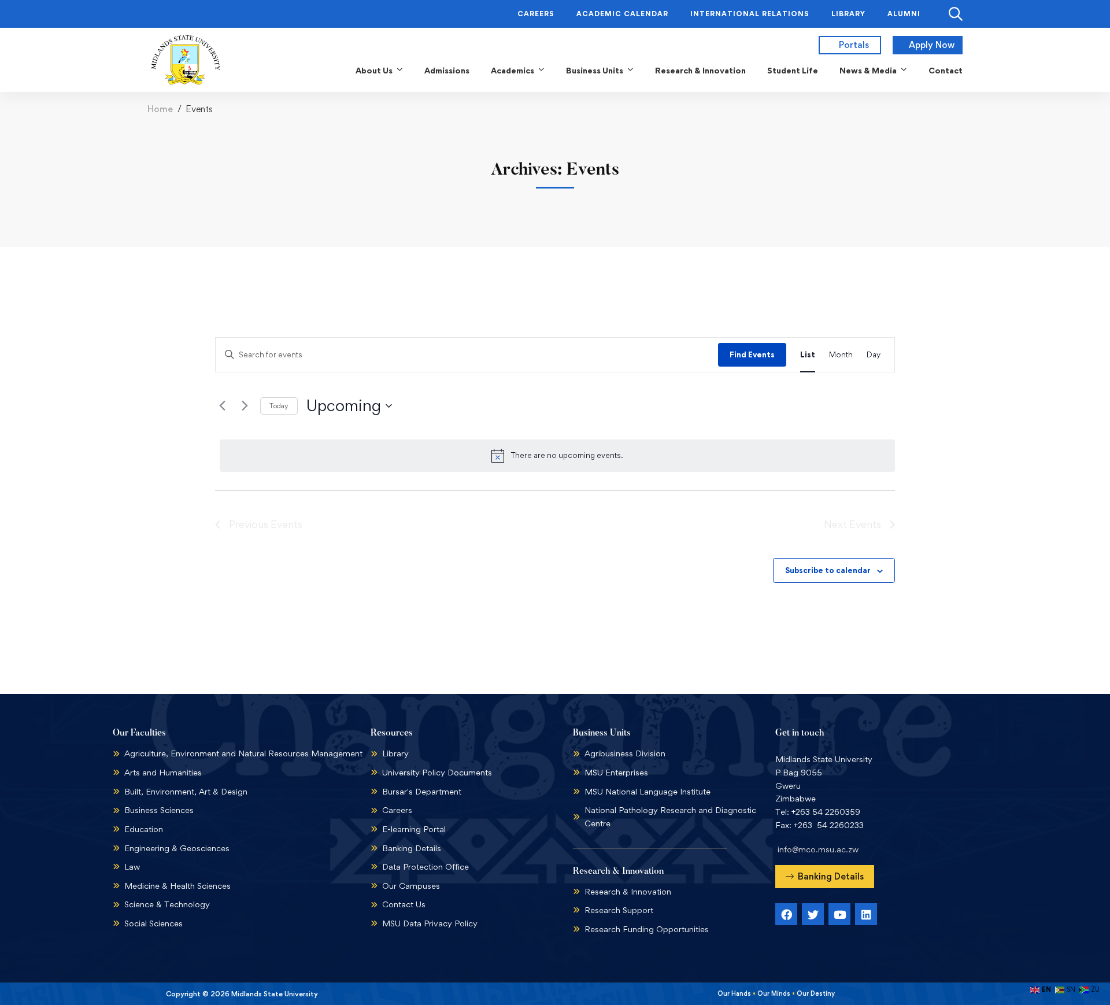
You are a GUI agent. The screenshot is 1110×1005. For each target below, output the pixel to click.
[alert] (557, 455)
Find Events (752, 354)
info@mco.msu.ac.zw (818, 849)
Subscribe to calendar (828, 570)
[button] (824, 876)
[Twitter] (813, 914)
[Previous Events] (222, 406)
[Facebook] (786, 914)
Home (160, 109)
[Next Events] (244, 406)
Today (278, 405)
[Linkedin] (866, 914)
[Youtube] (839, 914)
